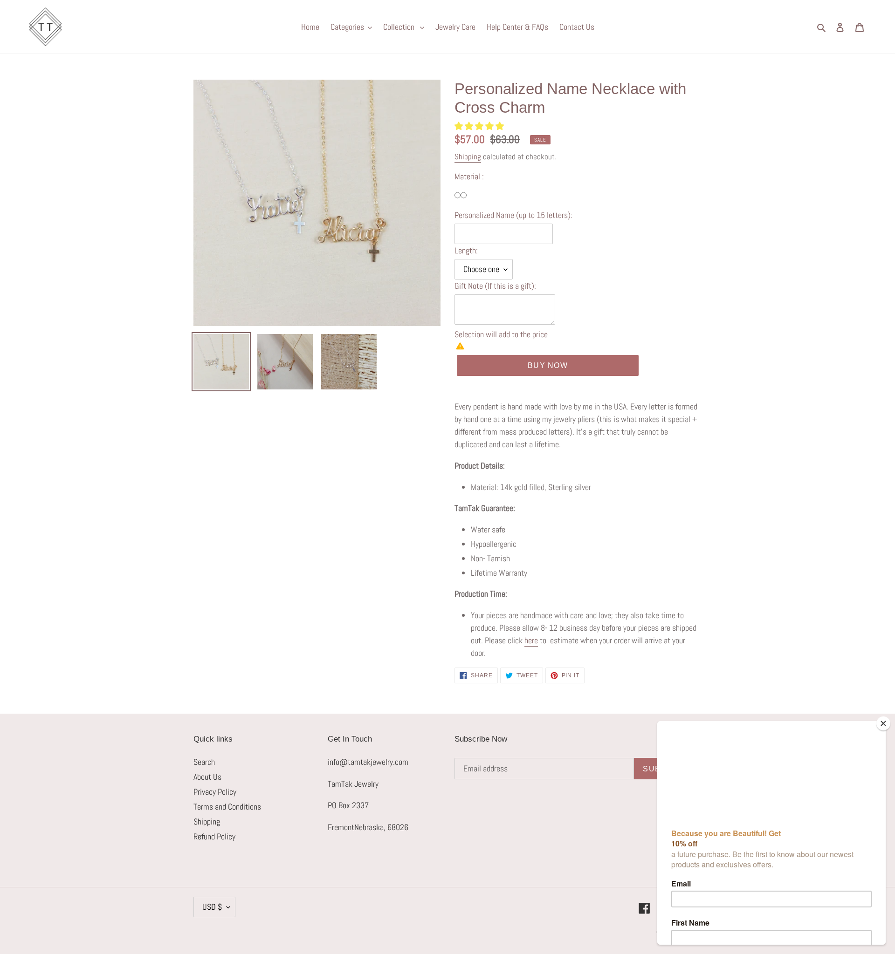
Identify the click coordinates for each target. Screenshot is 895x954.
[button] (480, 126)
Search (204, 761)
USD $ (212, 906)
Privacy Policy (214, 791)
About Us (207, 776)
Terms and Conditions (227, 806)
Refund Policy (214, 836)
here (531, 640)
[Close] (883, 723)
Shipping (467, 156)
